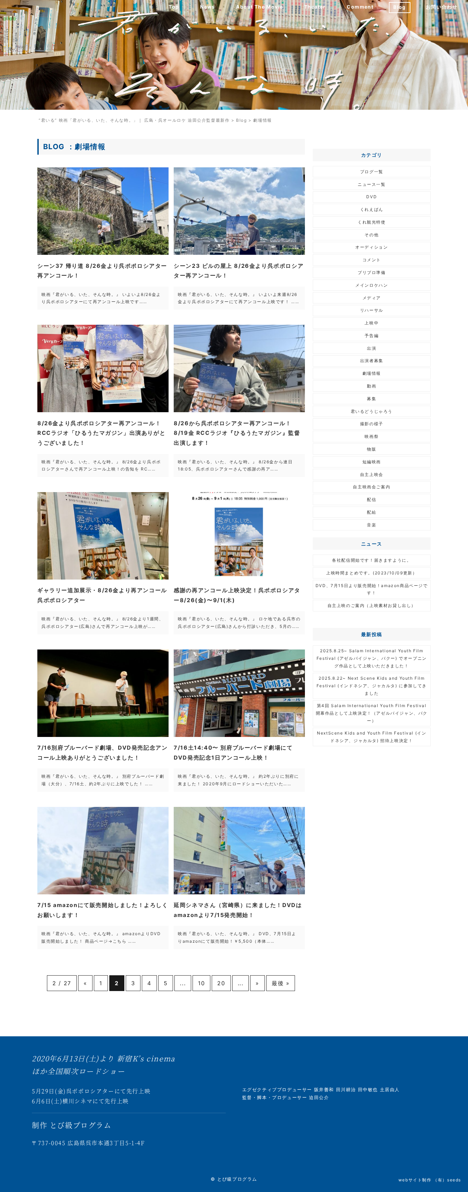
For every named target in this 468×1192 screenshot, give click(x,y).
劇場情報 (371, 373)
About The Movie (259, 7)
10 (201, 983)
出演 (371, 348)
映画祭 (372, 436)
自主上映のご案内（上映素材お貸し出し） (372, 605)
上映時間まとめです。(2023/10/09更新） (371, 572)
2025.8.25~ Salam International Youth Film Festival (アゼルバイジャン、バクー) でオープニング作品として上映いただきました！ (372, 658)
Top (174, 7)
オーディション (371, 247)
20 (221, 983)
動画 (371, 386)
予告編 (372, 335)
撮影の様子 (371, 423)
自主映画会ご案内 (371, 486)
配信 (371, 499)
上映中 (372, 322)
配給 (371, 512)
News (207, 7)
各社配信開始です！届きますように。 (371, 560)
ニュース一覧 (372, 184)
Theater (315, 7)
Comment (360, 7)
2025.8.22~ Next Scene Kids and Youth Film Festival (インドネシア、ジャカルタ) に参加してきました (372, 685)
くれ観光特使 (372, 222)
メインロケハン (371, 285)
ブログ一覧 (371, 171)
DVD (371, 196)
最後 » (281, 983)
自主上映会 (371, 474)
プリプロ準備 (372, 272)
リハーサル (371, 310)
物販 (371, 449)
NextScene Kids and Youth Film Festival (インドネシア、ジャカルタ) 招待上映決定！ (371, 736)
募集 (371, 398)
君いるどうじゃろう (372, 411)
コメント (371, 259)
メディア (371, 297)
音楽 (371, 524)
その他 (372, 234)
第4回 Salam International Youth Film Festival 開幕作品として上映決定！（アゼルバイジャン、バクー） (372, 713)
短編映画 (371, 461)
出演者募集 (371, 360)
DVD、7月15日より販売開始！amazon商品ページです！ (372, 589)
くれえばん (371, 209)
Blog (399, 7)
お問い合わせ (441, 7)
